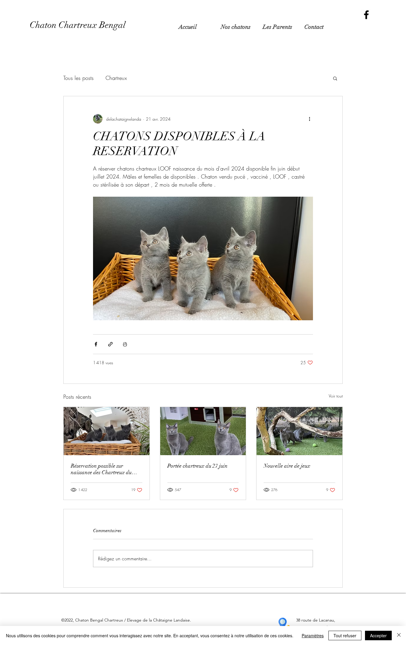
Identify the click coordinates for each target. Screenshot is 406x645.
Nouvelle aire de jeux (287, 466)
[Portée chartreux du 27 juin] (203, 431)
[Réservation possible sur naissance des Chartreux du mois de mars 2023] (107, 431)
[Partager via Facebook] (96, 344)
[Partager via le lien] (110, 344)
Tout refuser (344, 635)
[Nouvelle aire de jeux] (299, 431)
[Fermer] (398, 635)
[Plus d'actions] (309, 118)
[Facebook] (366, 14)
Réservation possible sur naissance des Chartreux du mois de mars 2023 (101, 469)
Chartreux (116, 77)
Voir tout (336, 396)
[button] (237, 27)
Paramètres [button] (313, 635)
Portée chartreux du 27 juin (197, 466)
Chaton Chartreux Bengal (77, 25)
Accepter (378, 635)
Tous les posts (78, 77)
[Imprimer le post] (125, 344)
